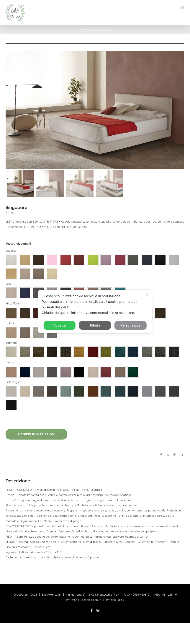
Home (82, 29)
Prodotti (92, 29)
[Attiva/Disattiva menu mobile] (182, 7)
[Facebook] (161, 455)
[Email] (181, 455)
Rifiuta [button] (95, 325)
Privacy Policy (115, 600)
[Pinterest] (174, 455)
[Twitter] (167, 455)
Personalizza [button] (130, 325)
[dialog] (95, 311)
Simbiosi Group (91, 600)
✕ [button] (146, 294)
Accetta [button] (59, 325)
